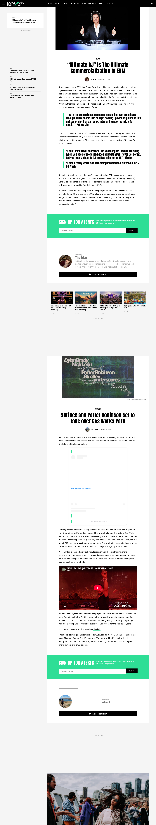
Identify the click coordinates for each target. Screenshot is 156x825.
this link (96, 629)
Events (57, 4)
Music (50, 4)
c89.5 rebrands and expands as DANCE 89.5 (23, 80)
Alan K (96, 430)
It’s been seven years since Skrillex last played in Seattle (85, 613)
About (109, 4)
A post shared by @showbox (98, 521)
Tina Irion (96, 79)
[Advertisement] (25, 47)
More (101, 4)
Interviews (75, 4)
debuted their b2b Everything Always (96, 620)
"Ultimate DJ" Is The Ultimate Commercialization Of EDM (24, 21)
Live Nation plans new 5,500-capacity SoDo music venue (22, 88)
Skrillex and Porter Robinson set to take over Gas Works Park (22, 72)
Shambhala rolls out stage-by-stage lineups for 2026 (22, 96)
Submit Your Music (89, 4)
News (65, 4)
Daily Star (83, 137)
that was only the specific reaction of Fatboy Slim (89, 104)
